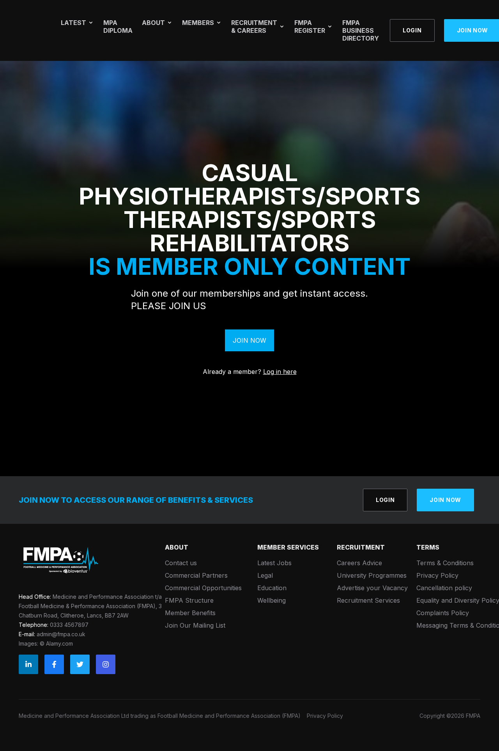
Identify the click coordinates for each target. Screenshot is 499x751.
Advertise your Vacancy (372, 588)
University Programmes (372, 575)
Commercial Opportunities (203, 588)
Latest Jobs (274, 563)
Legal (265, 575)
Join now (445, 500)
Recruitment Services (368, 600)
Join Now (249, 340)
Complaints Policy (442, 613)
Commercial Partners (196, 575)
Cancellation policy (444, 588)
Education (272, 588)
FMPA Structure (189, 600)
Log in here (280, 372)
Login (412, 30)
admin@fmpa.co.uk (61, 634)
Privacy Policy (437, 575)
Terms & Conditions (445, 563)
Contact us (181, 563)
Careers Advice (359, 563)
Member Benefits (190, 613)
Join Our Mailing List (195, 625)
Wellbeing (271, 600)
